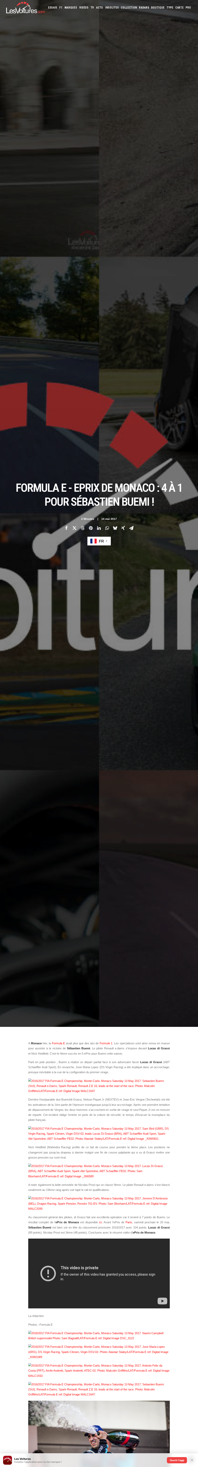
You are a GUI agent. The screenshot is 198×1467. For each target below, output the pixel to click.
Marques (71, 7)
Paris (128, 1222)
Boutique (158, 7)
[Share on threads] (82, 528)
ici (100, 1222)
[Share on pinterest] (91, 528)
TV (92, 7)
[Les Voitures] (25, 7)
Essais (52, 7)
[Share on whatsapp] (107, 528)
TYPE (170, 7)
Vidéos (84, 7)
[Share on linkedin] (99, 528)
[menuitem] (52, 7)
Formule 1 (106, 1043)
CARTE (179, 7)
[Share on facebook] (66, 528)
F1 (60, 7)
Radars (144, 7)
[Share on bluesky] (115, 528)
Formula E (58, 1043)
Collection (129, 7)
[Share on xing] (123, 528)
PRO (188, 7)
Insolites (112, 7)
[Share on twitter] (74, 528)
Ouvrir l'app (177, 1460)
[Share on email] (131, 528)
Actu (99, 7)
